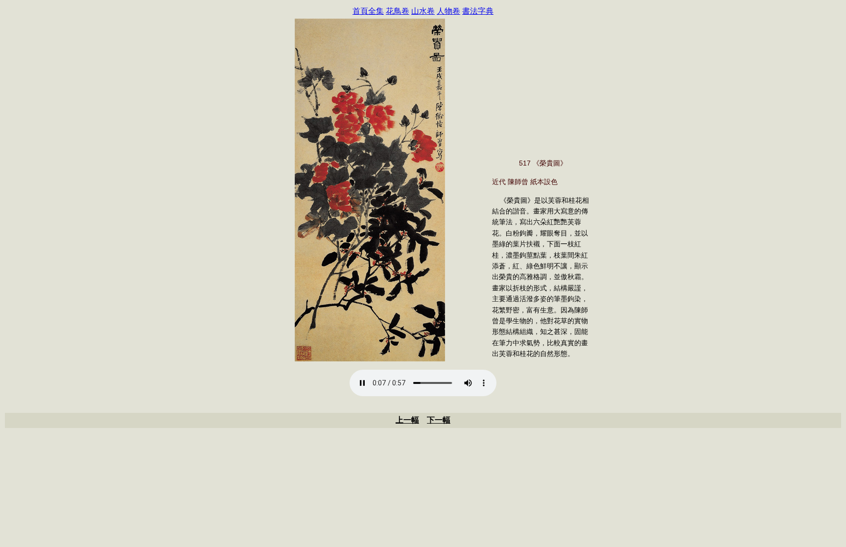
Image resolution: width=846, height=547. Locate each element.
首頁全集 (368, 11)
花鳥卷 (397, 11)
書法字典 (478, 11)
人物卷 (448, 11)
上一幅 (407, 420)
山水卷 (423, 11)
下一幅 (438, 420)
